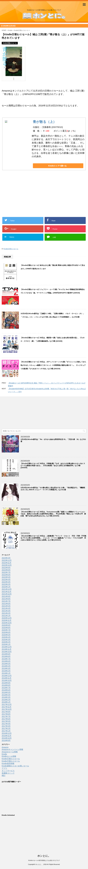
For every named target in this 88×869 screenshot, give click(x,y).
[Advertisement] (25, 197)
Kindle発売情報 (8, 763)
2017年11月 (6, 707)
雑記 (3, 775)
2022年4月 (6, 580)
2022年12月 (7, 560)
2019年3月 (6, 668)
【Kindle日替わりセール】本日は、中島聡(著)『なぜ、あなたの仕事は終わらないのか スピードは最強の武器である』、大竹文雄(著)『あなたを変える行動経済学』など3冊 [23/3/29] (53, 465)
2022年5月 (6, 577)
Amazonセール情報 (10, 752)
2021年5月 (6, 606)
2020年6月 (6, 632)
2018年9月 (6, 683)
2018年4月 (6, 695)
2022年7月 (6, 572)
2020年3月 (6, 640)
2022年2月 (6, 584)
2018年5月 (6, 692)
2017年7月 (6, 716)
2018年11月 (6, 678)
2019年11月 (6, 649)
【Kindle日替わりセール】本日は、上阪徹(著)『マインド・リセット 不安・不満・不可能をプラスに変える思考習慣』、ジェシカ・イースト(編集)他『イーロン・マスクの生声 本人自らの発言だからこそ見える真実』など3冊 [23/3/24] (53, 538)
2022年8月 (6, 570)
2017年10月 (7, 709)
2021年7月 (6, 601)
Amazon (5, 747)
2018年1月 (6, 702)
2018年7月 (6, 688)
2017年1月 (6, 731)
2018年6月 (6, 690)
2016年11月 (6, 736)
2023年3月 (6, 558)
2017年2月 (6, 728)
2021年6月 (6, 604)
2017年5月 (6, 721)
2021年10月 (7, 594)
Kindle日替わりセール (11, 249)
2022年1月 (6, 587)
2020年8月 (6, 628)
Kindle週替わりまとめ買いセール (15, 766)
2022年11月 (6, 563)
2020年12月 (7, 618)
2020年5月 (6, 635)
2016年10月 (7, 738)
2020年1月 (6, 644)
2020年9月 (6, 625)
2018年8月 (6, 685)
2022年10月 (7, 565)
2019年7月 (6, 659)
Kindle (4, 754)
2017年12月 (7, 704)
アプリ (4, 768)
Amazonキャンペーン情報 (12, 749)
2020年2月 (6, 642)
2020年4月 (6, 637)
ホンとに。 (44, 855)
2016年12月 (7, 733)
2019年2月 (6, 671)
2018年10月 (7, 680)
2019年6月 (6, 661)
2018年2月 (6, 700)
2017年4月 (6, 724)
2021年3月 (6, 611)
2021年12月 (7, 589)
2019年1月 (6, 673)
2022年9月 (6, 568)
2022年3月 (6, 582)
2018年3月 (6, 697)
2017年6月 (6, 719)
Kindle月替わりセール (11, 761)
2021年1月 (6, 616)
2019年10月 (7, 652)
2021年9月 (6, 596)
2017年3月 (6, 726)
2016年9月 (6, 740)
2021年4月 (6, 608)
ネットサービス (8, 771)
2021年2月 (6, 613)
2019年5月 (6, 664)
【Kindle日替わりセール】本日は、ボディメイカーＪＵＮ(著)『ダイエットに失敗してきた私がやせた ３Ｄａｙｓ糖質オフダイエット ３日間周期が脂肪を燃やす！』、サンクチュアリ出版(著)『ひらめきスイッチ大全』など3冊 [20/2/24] (53, 365)
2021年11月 (6, 592)
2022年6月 (6, 575)
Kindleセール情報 (9, 756)
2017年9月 (6, 712)
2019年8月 (6, 656)
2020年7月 (6, 630)
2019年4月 (6, 666)
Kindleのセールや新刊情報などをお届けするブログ (44, 860)
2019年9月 (6, 654)
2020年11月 (6, 620)
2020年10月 (7, 623)
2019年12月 (7, 647)
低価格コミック (8, 773)
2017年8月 (6, 714)
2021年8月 (6, 599)
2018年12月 (7, 676)
